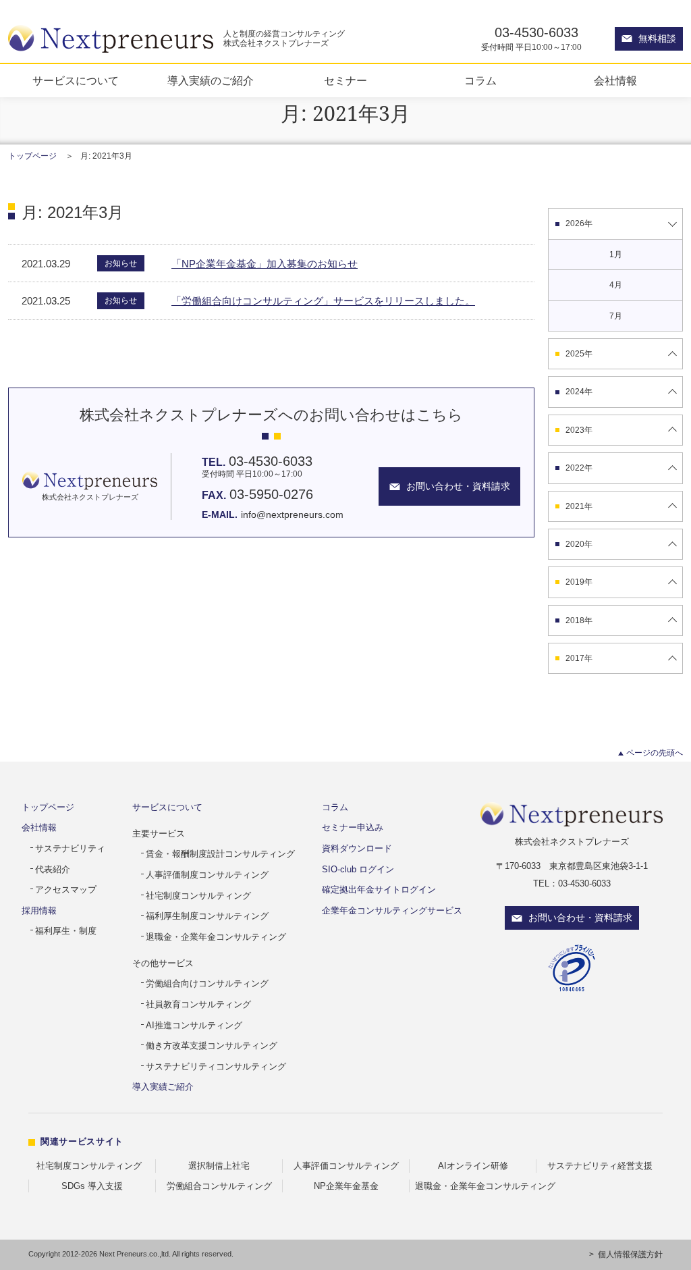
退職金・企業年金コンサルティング (216, 937)
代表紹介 (52, 869)
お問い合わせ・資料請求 (580, 917)
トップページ (32, 156)
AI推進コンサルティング (194, 1025)
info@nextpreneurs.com (292, 514)
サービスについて (75, 80)
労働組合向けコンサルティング (207, 983)
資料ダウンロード (357, 848)
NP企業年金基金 (346, 1186)
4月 (615, 285)
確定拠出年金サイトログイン (379, 889)
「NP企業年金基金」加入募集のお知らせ (264, 263)
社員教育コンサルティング (198, 1004)
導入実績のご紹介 (210, 80)
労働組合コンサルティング (219, 1186)
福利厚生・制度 (65, 931)
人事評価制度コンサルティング (207, 875)
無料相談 (657, 38)
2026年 (578, 223)
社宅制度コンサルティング (198, 896)
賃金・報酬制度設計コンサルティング (220, 854)
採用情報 (39, 910)
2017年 (578, 658)
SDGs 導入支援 (92, 1186)
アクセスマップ (65, 889)
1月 (615, 254)
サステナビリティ (70, 848)
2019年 (578, 582)
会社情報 (615, 80)
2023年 (578, 430)
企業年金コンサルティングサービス (392, 910)
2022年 (578, 468)
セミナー (345, 80)
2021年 (578, 506)
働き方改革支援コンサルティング (211, 1045)
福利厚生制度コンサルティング (207, 916)
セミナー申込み (352, 827)
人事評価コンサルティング (346, 1166)
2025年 (578, 354)
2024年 (578, 391)
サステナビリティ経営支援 (600, 1166)
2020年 (578, 544)
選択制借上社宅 (219, 1166)
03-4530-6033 (536, 32)
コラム (480, 80)
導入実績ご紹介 (163, 1087)
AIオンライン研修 (473, 1166)
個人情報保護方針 (630, 1254)
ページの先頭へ (654, 753)
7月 (615, 316)
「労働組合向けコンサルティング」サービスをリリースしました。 (323, 301)
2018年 (578, 620)
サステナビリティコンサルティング (216, 1066)
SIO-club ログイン (358, 869)
